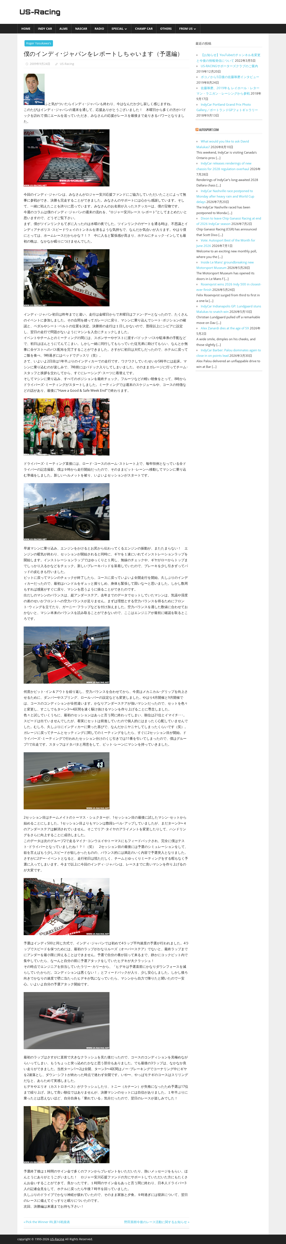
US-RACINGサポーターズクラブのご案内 (229, 66)
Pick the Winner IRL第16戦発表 (48, 1222)
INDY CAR (45, 29)
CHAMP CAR (144, 29)
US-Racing (40, 12)
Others (166, 29)
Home (25, 29)
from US (186, 29)
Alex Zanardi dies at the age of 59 (225, 328)
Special (118, 29)
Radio (99, 29)
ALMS (63, 29)
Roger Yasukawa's (38, 43)
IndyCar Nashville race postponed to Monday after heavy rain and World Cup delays (225, 196)
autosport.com (209, 129)
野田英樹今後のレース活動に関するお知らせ (155, 1222)
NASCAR (81, 29)
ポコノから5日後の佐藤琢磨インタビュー (230, 77)
